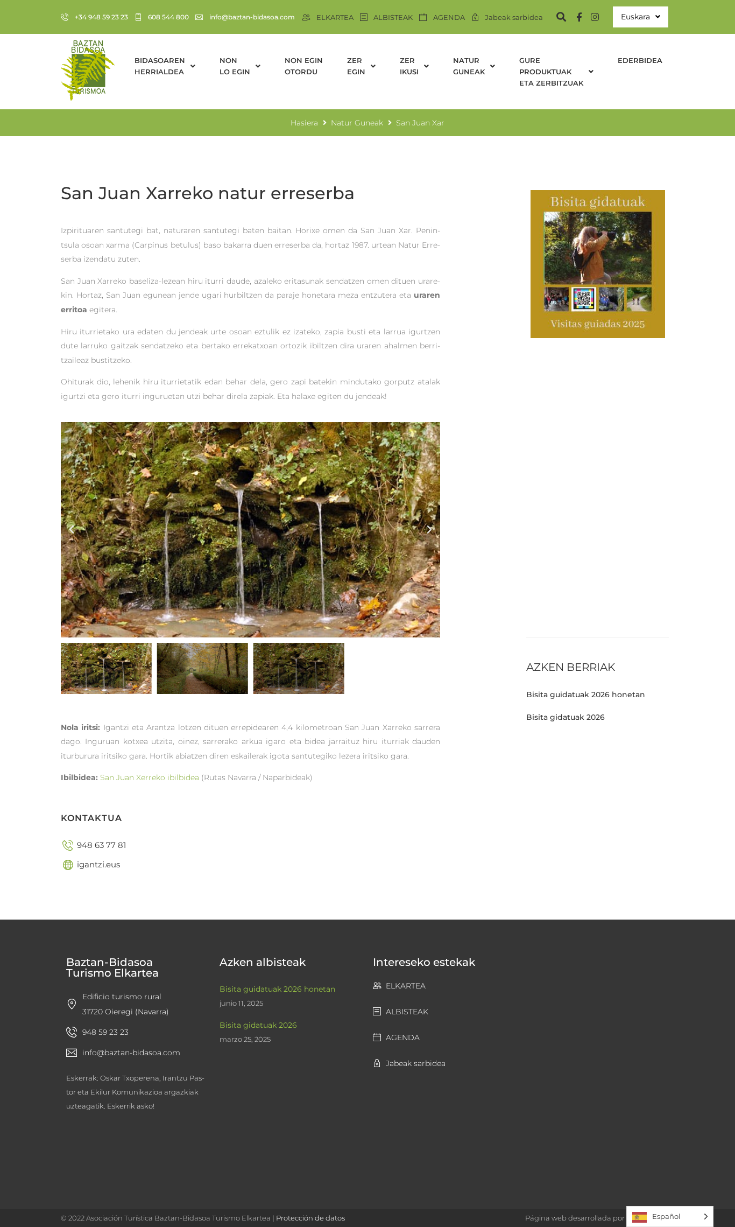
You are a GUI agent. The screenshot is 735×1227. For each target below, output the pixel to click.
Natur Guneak (357, 123)
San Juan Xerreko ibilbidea (149, 777)
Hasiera (304, 123)
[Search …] (556, 17)
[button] (71, 529)
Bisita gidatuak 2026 (565, 717)
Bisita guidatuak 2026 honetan (585, 694)
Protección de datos (310, 1218)
